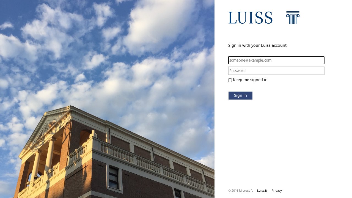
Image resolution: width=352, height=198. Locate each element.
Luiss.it (262, 190)
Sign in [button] (240, 95)
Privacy (276, 190)
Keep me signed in (250, 79)
